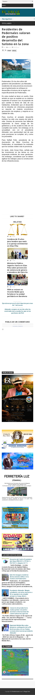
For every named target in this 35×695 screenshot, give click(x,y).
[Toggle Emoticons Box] (3, 329)
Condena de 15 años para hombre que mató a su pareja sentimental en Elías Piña (17, 242)
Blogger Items (27, 691)
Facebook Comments (18, 326)
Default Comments (17, 324)
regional (9, 47)
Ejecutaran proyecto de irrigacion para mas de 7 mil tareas (17, 304)
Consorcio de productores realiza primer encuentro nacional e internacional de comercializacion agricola (19, 610)
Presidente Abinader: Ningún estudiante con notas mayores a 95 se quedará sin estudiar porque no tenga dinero (21, 593)
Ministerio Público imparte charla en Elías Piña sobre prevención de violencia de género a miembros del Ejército (17, 267)
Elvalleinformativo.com (17, 691)
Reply (4, 47)
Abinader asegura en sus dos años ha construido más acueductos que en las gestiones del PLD (17, 311)
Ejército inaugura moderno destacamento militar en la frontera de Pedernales (19, 577)
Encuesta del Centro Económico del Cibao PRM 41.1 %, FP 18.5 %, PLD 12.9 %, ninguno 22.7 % (21, 561)
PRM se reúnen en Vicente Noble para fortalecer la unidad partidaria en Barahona (17, 292)
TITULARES (6, 23)
